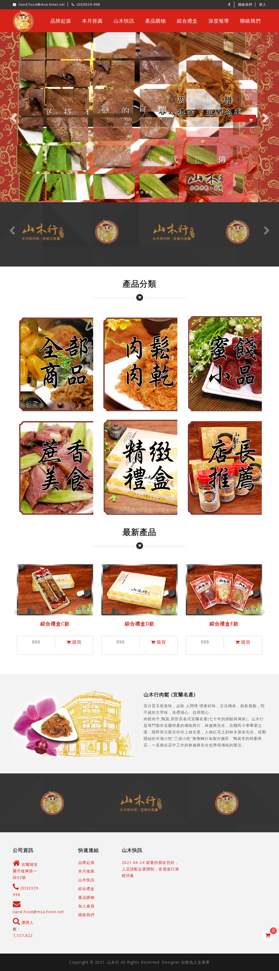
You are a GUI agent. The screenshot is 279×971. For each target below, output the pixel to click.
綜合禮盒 (187, 20)
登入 (262, 4)
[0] (268, 936)
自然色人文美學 (195, 962)
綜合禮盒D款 (139, 623)
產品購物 (155, 20)
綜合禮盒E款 (224, 623)
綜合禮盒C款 (55, 623)
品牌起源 (60, 20)
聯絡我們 (245, 4)
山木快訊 (124, 20)
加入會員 (86, 906)
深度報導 (218, 20)
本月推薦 (92, 20)
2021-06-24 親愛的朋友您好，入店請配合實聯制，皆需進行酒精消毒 (150, 869)
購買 (76, 642)
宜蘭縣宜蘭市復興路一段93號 (25, 871)
